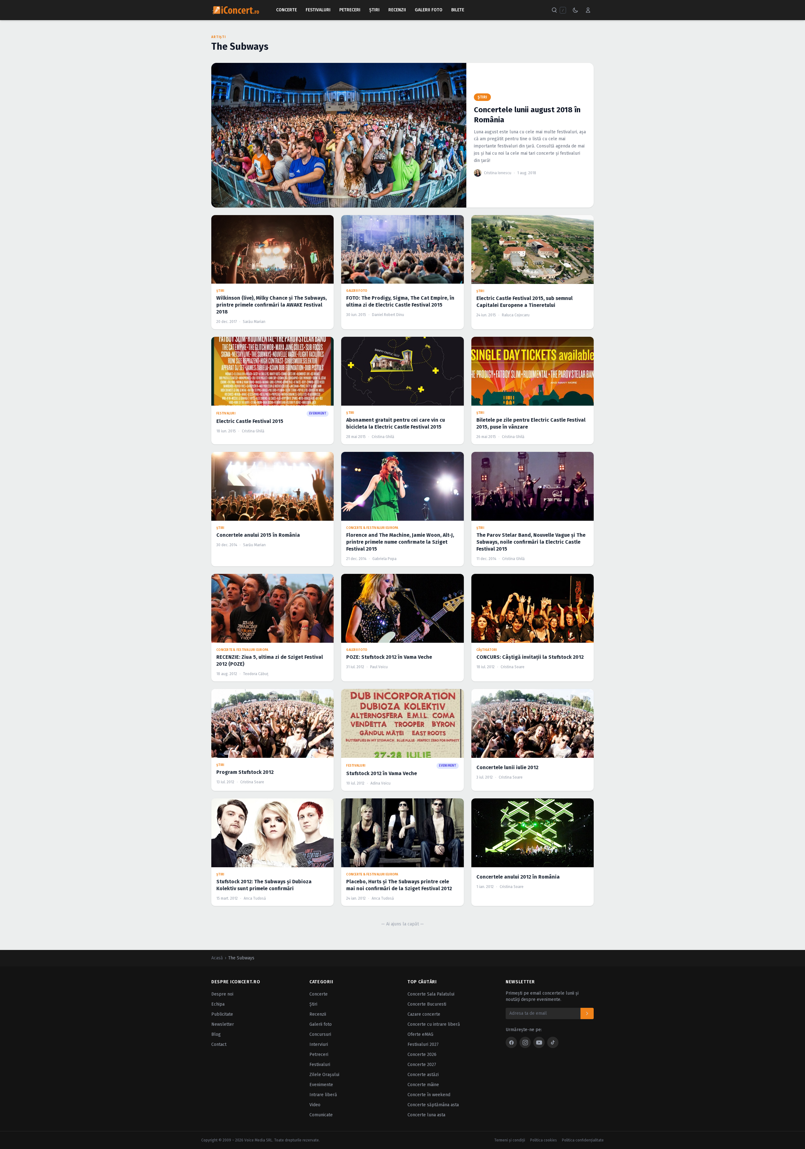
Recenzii (397, 10)
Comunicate (321, 1115)
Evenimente (321, 1084)
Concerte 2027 (422, 1064)
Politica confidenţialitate (583, 1140)
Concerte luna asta (426, 1115)
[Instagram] (525, 1042)
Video (314, 1104)
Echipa (218, 1004)
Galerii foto (320, 1024)
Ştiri (374, 10)
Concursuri (320, 1034)
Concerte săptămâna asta (433, 1104)
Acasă (217, 958)
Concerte (286, 10)
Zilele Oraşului (324, 1074)
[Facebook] (511, 1042)
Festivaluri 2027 (423, 1044)
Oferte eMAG (420, 1034)
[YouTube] (539, 1042)
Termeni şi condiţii (509, 1140)
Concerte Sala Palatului (431, 994)
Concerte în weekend (429, 1094)
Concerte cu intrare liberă (434, 1024)
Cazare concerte (424, 1014)
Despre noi (222, 994)
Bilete (457, 10)
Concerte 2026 (422, 1054)
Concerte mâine (423, 1084)
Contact (218, 1044)
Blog (216, 1034)
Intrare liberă (323, 1094)
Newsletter (222, 1024)
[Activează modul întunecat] (575, 10)
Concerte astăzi (423, 1074)
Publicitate (222, 1014)
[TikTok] (552, 1042)
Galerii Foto (428, 10)
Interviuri (318, 1044)
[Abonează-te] (587, 1013)
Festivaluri (318, 10)
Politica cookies (543, 1140)
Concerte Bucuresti (427, 1004)
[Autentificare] (588, 10)
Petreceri (349, 10)
